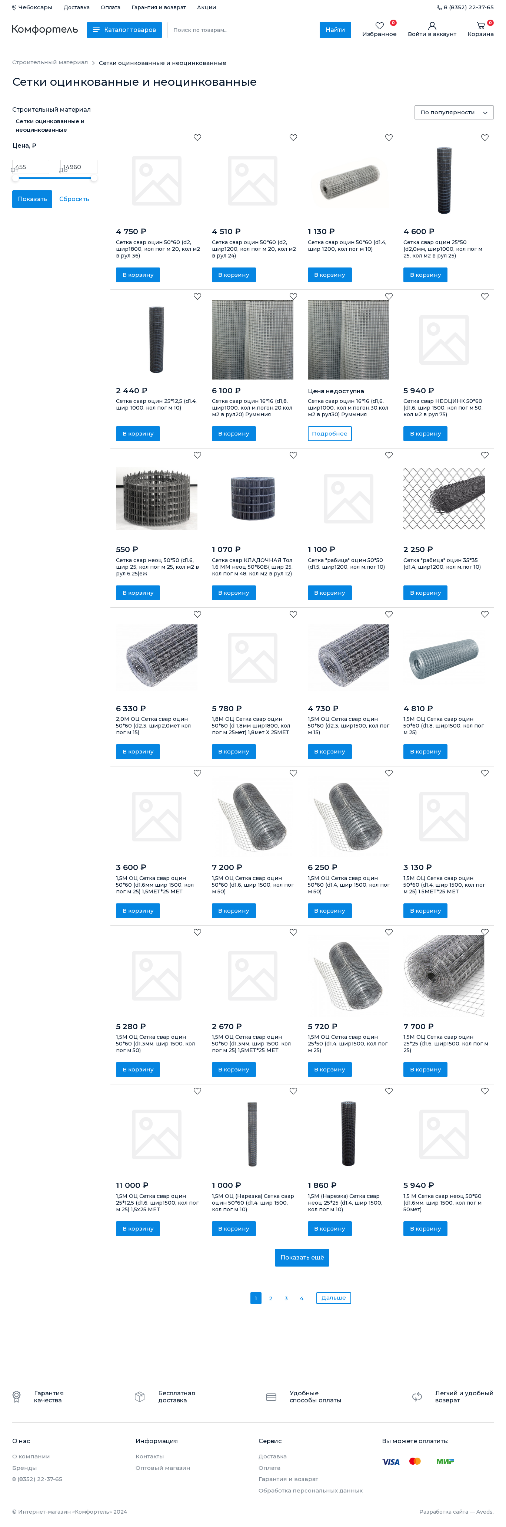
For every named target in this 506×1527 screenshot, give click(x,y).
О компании (31, 1456)
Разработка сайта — (456, 1511)
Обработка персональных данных (311, 1490)
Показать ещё (302, 1257)
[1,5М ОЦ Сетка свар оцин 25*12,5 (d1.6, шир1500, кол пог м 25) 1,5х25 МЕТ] (156, 1134)
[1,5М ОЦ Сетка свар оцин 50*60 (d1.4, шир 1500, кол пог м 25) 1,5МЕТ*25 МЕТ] (444, 816)
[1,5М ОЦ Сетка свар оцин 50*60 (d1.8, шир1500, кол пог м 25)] (444, 658)
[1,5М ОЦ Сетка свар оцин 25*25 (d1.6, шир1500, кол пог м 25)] (444, 976)
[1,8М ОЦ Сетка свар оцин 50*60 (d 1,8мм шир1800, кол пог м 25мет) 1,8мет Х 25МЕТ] (252, 658)
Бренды (24, 1467)
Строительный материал (51, 109)
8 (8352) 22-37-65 (469, 7)
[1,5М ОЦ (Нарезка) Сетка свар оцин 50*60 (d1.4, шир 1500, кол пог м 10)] (252, 1134)
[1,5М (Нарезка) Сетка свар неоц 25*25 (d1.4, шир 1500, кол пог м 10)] (348, 1134)
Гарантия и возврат (159, 7)
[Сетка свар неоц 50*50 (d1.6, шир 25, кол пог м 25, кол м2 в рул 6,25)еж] (156, 498)
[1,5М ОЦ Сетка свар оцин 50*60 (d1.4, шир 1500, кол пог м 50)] (348, 816)
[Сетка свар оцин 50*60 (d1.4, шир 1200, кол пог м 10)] (348, 180)
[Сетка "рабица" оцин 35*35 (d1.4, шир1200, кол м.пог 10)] (444, 498)
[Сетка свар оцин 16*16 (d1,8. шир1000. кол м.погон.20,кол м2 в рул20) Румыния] (252, 340)
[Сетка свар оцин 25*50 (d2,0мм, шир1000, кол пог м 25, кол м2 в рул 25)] (444, 180)
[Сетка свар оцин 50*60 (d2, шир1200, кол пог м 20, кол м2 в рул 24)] (252, 180)
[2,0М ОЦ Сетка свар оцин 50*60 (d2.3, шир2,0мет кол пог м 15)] (156, 658)
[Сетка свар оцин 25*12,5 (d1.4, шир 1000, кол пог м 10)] (156, 340)
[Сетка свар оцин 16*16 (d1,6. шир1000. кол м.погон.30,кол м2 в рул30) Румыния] (348, 340)
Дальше (334, 1297)
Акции (206, 7)
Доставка (77, 7)
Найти (335, 29)
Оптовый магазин (163, 1467)
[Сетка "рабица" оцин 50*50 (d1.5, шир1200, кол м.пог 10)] (348, 498)
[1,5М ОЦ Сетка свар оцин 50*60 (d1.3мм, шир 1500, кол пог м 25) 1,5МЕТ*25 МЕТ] (252, 976)
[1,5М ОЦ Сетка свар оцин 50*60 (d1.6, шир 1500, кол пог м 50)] (252, 816)
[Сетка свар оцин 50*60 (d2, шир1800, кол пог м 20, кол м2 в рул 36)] (156, 180)
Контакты (150, 1456)
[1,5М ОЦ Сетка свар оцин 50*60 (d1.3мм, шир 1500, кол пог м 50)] (156, 976)
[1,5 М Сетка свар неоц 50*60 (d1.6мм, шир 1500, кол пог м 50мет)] (444, 1134)
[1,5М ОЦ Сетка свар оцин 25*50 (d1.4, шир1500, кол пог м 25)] (348, 976)
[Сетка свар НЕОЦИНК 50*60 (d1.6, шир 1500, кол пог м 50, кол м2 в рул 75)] (444, 340)
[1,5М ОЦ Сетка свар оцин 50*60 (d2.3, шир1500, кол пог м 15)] (348, 658)
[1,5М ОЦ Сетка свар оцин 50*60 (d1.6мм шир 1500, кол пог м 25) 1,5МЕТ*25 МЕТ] (156, 816)
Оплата (110, 7)
